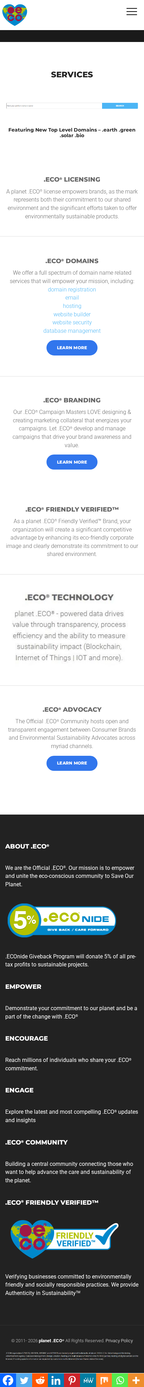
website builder (72, 314)
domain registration (72, 289)
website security (72, 322)
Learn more (72, 347)
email (72, 297)
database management (72, 331)
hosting (72, 306)
